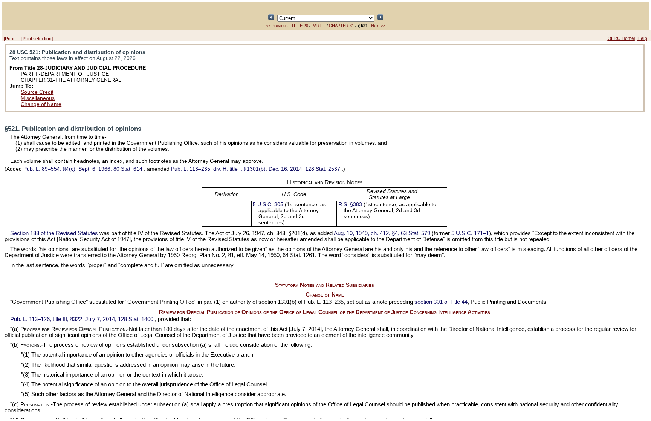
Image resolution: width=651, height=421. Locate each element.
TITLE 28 (299, 25)
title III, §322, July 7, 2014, (81, 319)
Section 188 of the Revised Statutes (54, 233)
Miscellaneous (38, 98)
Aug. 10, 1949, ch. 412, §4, (382, 233)
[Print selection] (37, 38)
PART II (319, 25)
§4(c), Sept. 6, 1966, (82, 169)
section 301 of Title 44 (441, 302)
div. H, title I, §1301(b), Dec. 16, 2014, (255, 169)
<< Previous (277, 25)
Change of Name (41, 104)
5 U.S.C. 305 (269, 204)
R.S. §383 (350, 204)
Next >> (378, 25)
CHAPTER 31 (341, 25)
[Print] (9, 38)
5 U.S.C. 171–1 (470, 233)
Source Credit (37, 92)
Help (642, 38)
